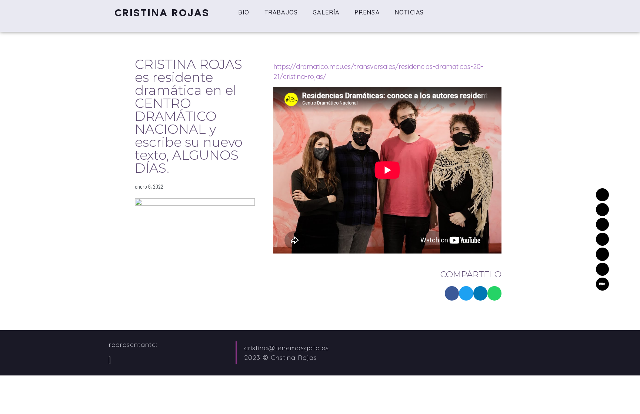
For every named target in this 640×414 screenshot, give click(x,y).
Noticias (409, 12)
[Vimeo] (602, 224)
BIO (244, 12)
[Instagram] (602, 239)
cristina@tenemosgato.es (286, 348)
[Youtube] (602, 269)
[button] (452, 293)
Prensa (367, 12)
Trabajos (281, 12)
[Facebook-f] (602, 254)
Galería (326, 12)
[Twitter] (602, 209)
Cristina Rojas (161, 12)
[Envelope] (602, 194)
